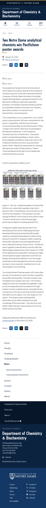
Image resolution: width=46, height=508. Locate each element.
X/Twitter (32, 488)
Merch (7, 415)
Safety (7, 391)
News (10, 33)
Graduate (8, 353)
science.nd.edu (8, 321)
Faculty (7, 348)
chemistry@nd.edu (9, 453)
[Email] (26, 65)
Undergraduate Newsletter (17, 375)
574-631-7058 (12, 448)
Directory (8, 410)
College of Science (11, 428)
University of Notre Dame (23, 3)
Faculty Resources (12, 421)
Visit (11, 498)
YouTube (32, 494)
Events (7, 381)
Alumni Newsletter (14, 370)
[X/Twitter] (21, 65)
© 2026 (5, 461)
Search (29, 25)
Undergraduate (11, 359)
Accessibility (14, 501)
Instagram (32, 491)
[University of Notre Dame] (23, 476)
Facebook (32, 484)
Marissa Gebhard (12, 60)
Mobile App (14, 488)
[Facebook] (11, 65)
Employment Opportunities (15, 404)
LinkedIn (8, 457)
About (7, 396)
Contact (17, 25)
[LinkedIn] (16, 65)
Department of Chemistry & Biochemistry (21, 14)
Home (5, 25)
